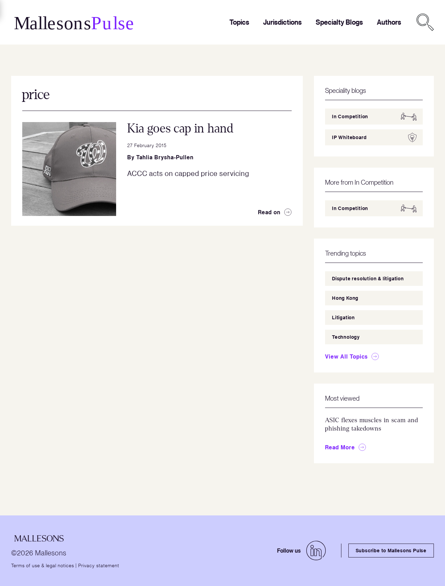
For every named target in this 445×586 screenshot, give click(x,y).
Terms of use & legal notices (42, 565)
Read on (269, 212)
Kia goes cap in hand (180, 128)
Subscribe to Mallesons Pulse (391, 550)
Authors (389, 22)
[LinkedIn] (316, 550)
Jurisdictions (282, 22)
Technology (346, 337)
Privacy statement (98, 565)
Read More (340, 447)
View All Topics (346, 356)
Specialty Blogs (339, 22)
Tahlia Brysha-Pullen (165, 157)
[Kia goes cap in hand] (69, 169)
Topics (239, 22)
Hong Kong (345, 298)
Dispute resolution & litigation (368, 278)
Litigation (343, 317)
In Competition (350, 116)
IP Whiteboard (349, 137)
